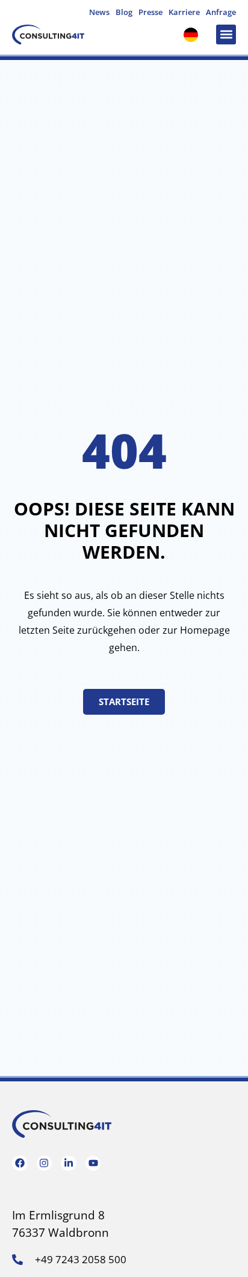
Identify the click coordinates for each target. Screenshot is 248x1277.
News (99, 12)
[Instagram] (44, 1163)
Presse (150, 12)
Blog (124, 12)
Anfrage (221, 12)
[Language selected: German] (194, 34)
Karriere (184, 12)
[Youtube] (93, 1163)
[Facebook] (20, 1163)
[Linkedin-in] (68, 1163)
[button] (226, 34)
